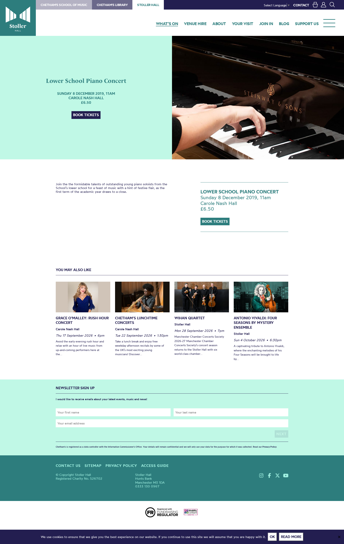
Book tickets (86, 115)
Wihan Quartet (189, 318)
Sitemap (93, 465)
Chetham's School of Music (64, 4)
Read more (291, 536)
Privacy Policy (269, 446)
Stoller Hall (18, 18)
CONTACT (301, 5)
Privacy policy (121, 465)
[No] (339, 537)
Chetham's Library (112, 4)
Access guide (155, 465)
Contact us (68, 465)
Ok (272, 536)
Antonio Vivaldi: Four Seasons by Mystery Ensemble (255, 323)
